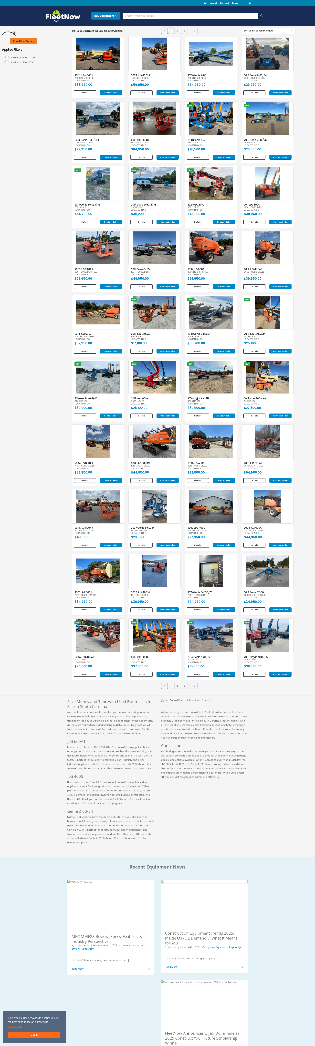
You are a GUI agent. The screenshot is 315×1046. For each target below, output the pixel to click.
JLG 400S (111, 733)
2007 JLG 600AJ (84, 592)
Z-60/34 (135, 733)
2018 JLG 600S (139, 657)
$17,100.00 (139, 343)
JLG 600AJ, (99, 733)
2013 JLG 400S (196, 463)
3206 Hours (81, 401)
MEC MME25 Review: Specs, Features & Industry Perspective (107, 939)
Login (235, 3)
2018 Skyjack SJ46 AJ (256, 657)
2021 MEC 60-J (196, 204)
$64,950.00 (140, 149)
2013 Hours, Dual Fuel (86, 595)
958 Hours (193, 207)
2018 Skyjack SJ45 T (199, 398)
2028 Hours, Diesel (85, 530)
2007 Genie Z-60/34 (143, 527)
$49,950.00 (253, 214)
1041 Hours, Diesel (140, 595)
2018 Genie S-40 (197, 140)
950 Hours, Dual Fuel (86, 272)
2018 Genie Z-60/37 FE (87, 204)
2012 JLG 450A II (84, 75)
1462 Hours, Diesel (84, 337)
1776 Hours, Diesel (253, 530)
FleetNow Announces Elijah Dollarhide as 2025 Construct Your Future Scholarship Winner (202, 1038)
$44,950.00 (140, 472)
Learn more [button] (15, 1026)
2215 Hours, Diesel (197, 466)
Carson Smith (82, 945)
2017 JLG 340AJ (84, 269)
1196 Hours (250, 143)
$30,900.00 (196, 408)
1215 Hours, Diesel (140, 466)
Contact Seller (111, 92)
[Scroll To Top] (309, 1042)
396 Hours (250, 401)
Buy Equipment (104, 16)
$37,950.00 (83, 343)
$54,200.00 (83, 214)
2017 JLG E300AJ (140, 334)
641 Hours (249, 337)
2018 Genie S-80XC (199, 334)
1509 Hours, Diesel (84, 466)
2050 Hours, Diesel (254, 272)
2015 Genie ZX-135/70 (200, 592)
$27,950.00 (196, 537)
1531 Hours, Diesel (140, 143)
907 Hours (193, 660)
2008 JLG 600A (253, 527)
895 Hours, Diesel (253, 466)
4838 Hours (194, 401)
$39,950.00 (140, 602)
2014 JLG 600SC (140, 463)
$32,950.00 (83, 472)
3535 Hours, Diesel (198, 272)
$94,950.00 (196, 602)
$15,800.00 (196, 666)
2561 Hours (194, 143)
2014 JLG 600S (83, 334)
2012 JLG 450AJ (253, 269)
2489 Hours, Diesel (85, 78)
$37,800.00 (139, 666)
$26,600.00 (252, 149)
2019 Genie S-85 (197, 75)
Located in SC (82, 81)
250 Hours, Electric (255, 595)
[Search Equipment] (261, 16)
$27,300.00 (252, 408)
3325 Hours (137, 401)
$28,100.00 (139, 408)
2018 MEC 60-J (139, 398)
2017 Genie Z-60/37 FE (143, 204)
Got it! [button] (34, 1035)
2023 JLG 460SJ (140, 75)
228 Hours (193, 337)
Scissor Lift (88, 949)
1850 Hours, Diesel (253, 207)
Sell (205, 3)
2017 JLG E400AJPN (255, 398)
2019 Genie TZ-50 (254, 592)
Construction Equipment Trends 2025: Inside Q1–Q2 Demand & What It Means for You (201, 938)
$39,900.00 (83, 408)
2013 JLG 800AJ (84, 527)
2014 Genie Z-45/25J (87, 140)
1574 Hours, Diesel (140, 272)
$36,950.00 (253, 278)
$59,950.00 (140, 85)
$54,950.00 (196, 85)
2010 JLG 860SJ (140, 140)
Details (85, 92)
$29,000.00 (196, 472)
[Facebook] (244, 3)
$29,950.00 (252, 85)
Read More (78, 968)
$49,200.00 (139, 214)
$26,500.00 (83, 666)
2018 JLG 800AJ (253, 463)
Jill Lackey (173, 947)
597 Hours (137, 207)
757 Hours (80, 207)
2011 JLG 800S (252, 204)
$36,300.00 (252, 666)
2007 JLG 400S (196, 527)
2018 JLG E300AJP (254, 334)
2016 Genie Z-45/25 (255, 140)
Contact (224, 3)
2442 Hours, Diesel (198, 530)
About (213, 3)
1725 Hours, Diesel (84, 143)
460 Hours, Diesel (140, 78)
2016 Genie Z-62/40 (86, 398)
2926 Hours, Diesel (198, 78)
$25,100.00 (252, 343)
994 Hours (80, 660)
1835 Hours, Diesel (140, 530)
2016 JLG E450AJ (84, 657)
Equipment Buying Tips (229, 947)
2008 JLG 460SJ (140, 592)
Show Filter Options (23, 41)
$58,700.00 (196, 343)
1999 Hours (250, 660)
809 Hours (137, 337)
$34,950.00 (83, 602)
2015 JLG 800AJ (84, 463)
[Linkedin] (249, 3)
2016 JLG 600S (196, 269)
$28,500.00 (196, 149)
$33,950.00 (83, 85)
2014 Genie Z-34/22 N (200, 657)
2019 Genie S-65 (140, 269)
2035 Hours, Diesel (254, 78)
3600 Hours (137, 660)
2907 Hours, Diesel (197, 595)
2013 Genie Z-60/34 (255, 75)
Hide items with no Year (22, 62)
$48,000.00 (196, 214)
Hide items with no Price (22, 57)
